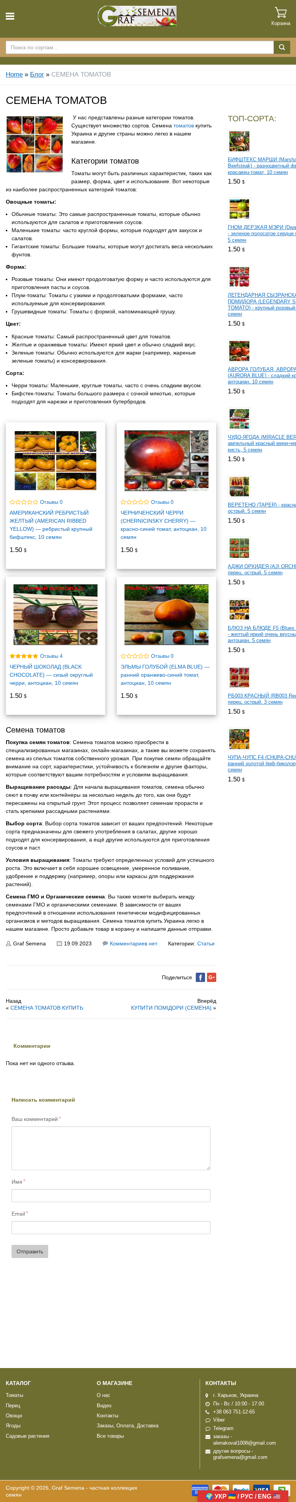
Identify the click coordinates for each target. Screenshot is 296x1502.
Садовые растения (27, 1436)
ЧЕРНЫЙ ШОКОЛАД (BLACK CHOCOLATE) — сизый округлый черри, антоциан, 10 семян (51, 675)
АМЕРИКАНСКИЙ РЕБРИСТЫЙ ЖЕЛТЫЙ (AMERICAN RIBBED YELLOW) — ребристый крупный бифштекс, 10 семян (51, 525)
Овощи (14, 1415)
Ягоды (13, 1425)
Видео (104, 1405)
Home (14, 74)
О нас (103, 1395)
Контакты (107, 1415)
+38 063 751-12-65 (234, 1412)
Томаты (14, 1395)
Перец (13, 1405)
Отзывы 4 (51, 656)
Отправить (30, 1251)
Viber (219, 1420)
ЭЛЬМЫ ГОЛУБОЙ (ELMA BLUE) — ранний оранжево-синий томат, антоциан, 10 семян (165, 675)
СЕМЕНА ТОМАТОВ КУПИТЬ (46, 1008)
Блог (37, 74)
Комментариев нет (133, 943)
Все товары (110, 1436)
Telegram (223, 1428)
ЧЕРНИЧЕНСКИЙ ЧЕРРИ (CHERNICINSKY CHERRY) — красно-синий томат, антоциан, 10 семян (164, 525)
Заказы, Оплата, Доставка (127, 1425)
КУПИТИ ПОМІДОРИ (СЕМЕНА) (171, 1008)
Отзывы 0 (51, 502)
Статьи (206, 943)
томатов (183, 125)
